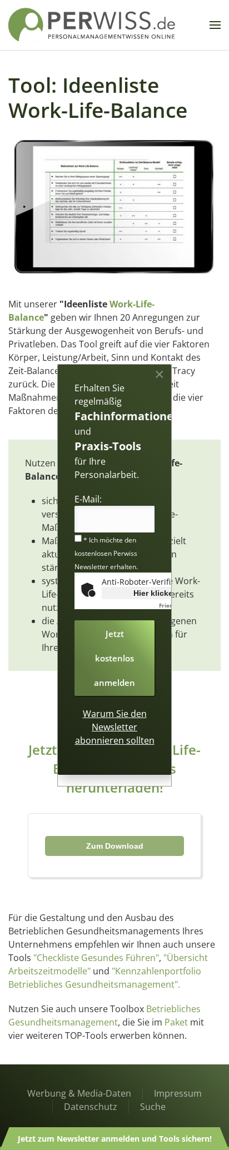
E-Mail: (88, 499)
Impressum (178, 1093)
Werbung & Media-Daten (79, 1093)
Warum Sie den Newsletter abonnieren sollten (115, 727)
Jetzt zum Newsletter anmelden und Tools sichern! (115, 1138)
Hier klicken (155, 593)
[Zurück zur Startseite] (91, 25)
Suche (153, 1107)
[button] (215, 25)
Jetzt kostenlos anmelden (114, 658)
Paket (176, 1022)
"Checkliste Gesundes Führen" (96, 958)
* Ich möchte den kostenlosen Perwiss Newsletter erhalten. (106, 553)
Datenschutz (90, 1107)
